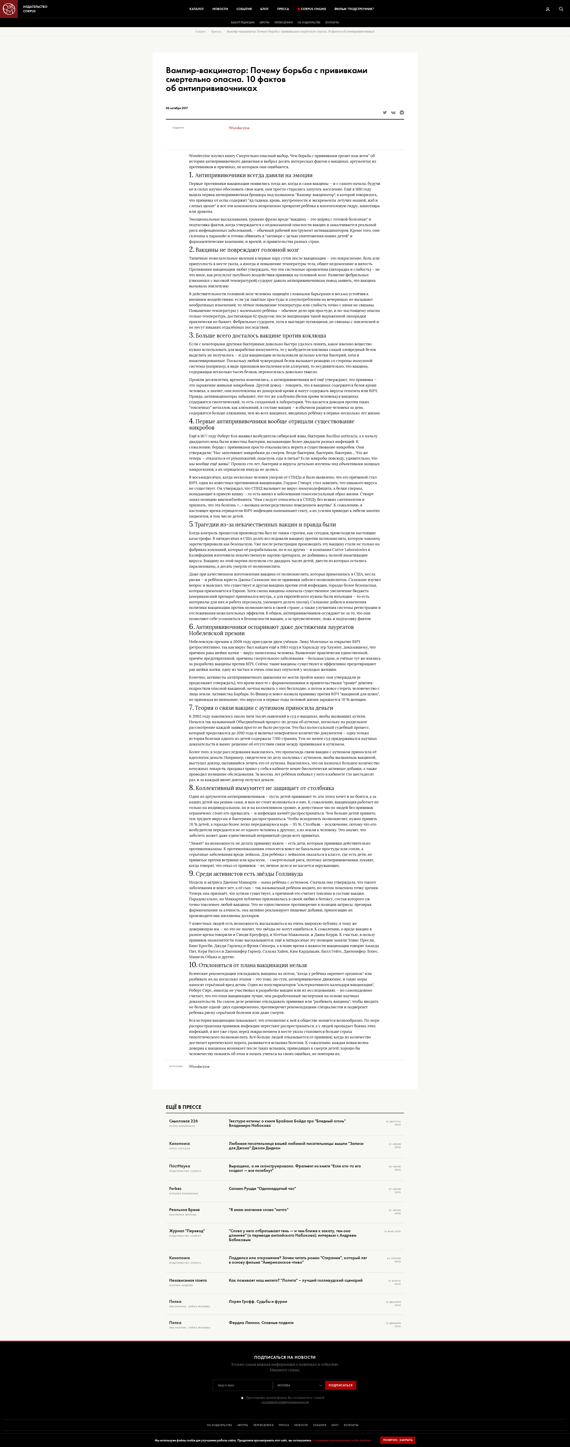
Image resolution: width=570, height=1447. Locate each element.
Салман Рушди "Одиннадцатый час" (262, 1188)
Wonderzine (239, 128)
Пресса (283, 9)
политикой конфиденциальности (285, 1402)
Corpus (200, 31)
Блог (264, 9)
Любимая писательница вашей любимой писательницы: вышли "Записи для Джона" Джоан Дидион (296, 1145)
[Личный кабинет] (548, 9)
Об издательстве (308, 22)
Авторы (264, 22)
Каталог (196, 9)
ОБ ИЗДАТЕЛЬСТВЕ (219, 1425)
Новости (220, 9)
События (244, 9)
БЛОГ (335, 1425)
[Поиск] (561, 9)
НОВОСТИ (301, 1425)
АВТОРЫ (242, 1425)
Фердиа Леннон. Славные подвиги (261, 1322)
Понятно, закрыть (398, 1440)
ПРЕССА (284, 1425)
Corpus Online (313, 9)
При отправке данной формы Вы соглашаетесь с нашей (285, 1400)
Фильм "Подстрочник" (354, 9)
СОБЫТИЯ (319, 1425)
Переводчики (283, 22)
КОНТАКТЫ (351, 1425)
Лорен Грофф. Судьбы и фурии (258, 1301)
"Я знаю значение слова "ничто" (258, 1210)
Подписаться (341, 1385)
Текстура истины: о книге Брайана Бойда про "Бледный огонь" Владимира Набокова (287, 1123)
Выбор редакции (242, 22)
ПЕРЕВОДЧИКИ (263, 1425)
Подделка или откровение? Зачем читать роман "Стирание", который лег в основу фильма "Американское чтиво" (298, 1260)
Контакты (332, 22)
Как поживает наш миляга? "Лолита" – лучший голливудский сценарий (296, 1280)
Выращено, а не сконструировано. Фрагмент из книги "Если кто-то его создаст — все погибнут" (295, 1168)
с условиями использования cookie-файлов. (341, 1440)
